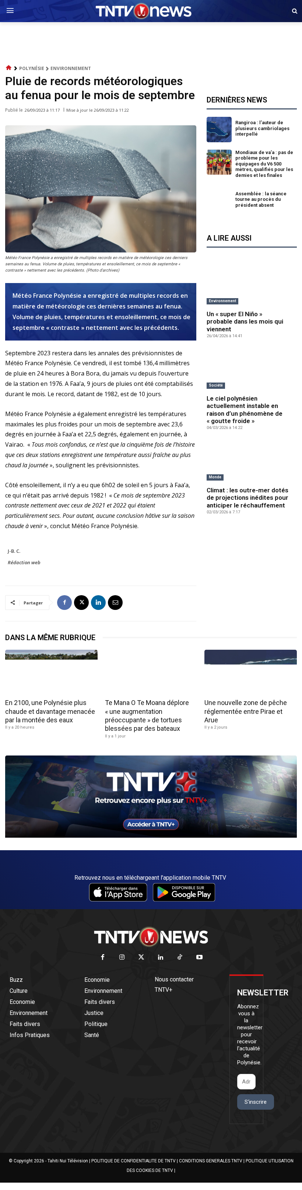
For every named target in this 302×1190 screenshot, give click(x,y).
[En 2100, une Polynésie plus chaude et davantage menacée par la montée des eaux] (51, 673)
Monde (215, 477)
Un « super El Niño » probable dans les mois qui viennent (245, 321)
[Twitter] (142, 958)
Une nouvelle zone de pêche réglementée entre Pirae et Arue (245, 711)
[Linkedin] (98, 602)
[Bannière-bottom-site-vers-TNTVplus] (151, 836)
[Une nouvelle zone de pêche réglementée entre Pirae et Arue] (250, 673)
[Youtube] (199, 958)
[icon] (9, 67)
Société (216, 385)
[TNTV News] (151, 937)
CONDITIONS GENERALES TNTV (210, 1160)
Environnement (70, 68)
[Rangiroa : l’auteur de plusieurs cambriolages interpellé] (219, 129)
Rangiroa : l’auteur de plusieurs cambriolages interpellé (262, 128)
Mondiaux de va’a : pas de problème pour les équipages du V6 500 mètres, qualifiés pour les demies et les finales (264, 164)
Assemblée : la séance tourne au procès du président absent (261, 199)
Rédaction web (24, 562)
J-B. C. (14, 551)
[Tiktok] (180, 958)
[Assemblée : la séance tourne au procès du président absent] (219, 200)
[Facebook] (64, 602)
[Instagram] (122, 958)
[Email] (115, 602)
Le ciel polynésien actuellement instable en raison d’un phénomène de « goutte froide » (244, 410)
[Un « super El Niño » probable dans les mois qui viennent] (252, 285)
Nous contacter (174, 979)
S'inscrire (256, 1102)
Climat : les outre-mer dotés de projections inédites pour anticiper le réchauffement (247, 497)
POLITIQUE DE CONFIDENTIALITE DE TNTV (133, 1160)
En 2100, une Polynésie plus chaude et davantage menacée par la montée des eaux (50, 711)
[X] (81, 602)
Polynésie (31, 68)
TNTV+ (163, 989)
